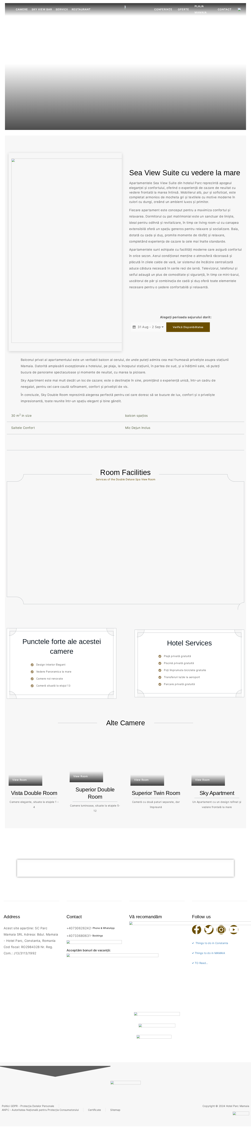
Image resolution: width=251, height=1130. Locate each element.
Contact (225, 9)
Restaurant (81, 9)
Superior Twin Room (156, 793)
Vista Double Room (34, 793)
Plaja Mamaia (201, 9)
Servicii (62, 9)
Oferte (183, 9)
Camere (22, 9)
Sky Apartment (217, 793)
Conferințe (163, 9)
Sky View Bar (42, 9)
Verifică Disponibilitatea (188, 327)
